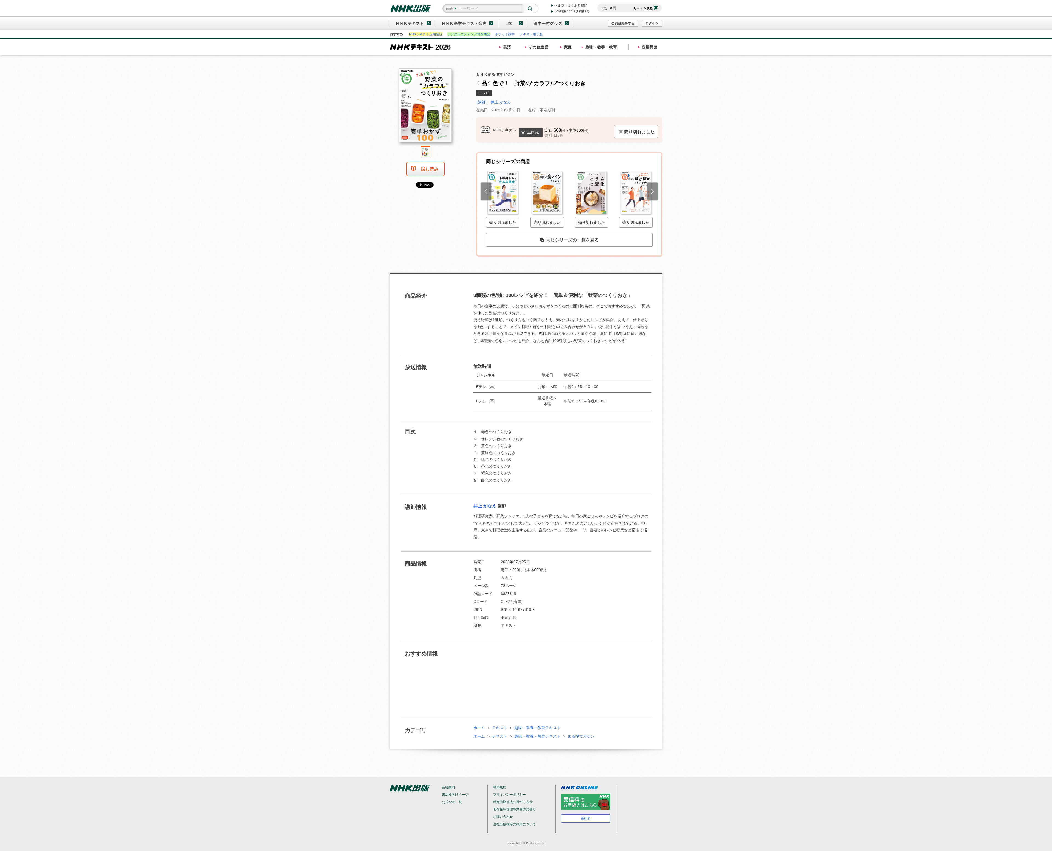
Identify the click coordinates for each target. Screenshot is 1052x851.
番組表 (586, 818)
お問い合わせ (503, 817)
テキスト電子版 (531, 34)
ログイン (652, 23)
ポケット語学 (505, 34)
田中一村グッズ (547, 23)
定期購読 (650, 47)
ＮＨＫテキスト (409, 23)
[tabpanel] (425, 107)
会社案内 (448, 787)
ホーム (479, 728)
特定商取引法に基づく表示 (513, 802)
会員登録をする (622, 23)
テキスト (499, 728)
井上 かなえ (484, 506)
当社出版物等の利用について (514, 824)
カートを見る (643, 8)
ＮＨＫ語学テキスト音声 (464, 23)
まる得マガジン (581, 736)
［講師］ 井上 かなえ (492, 102)
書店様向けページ (455, 795)
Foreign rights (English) (571, 11)
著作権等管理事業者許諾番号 (514, 809)
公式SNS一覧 (452, 802)
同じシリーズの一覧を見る (572, 240)
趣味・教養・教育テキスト (537, 728)
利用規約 (499, 787)
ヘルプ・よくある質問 (570, 5)
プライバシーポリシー (509, 795)
